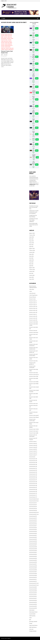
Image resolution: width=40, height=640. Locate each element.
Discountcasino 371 (33, 495)
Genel (30, 617)
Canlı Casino (31, 289)
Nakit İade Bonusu (33, 627)
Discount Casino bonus (33, 332)
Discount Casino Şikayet (9, 49)
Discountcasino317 (33, 525)
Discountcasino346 (33, 543)
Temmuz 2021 (32, 269)
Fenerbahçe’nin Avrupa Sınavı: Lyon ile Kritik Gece (33, 207)
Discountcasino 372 (33, 497)
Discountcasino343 (33, 539)
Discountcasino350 (33, 550)
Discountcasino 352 (33, 470)
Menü (4, 18)
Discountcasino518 (33, 600)
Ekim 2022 (31, 244)
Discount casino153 (33, 449)
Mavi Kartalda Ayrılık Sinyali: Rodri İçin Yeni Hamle (33, 225)
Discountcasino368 (33, 573)
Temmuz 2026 (32, 235)
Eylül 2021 (31, 265)
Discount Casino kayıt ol (34, 374)
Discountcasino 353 (33, 472)
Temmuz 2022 (32, 250)
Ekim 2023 (31, 239)
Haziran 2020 (31, 275)
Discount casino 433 (33, 318)
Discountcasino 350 (33, 466)
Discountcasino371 (33, 579)
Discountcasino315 (33, 522)
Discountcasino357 (33, 564)
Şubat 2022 (31, 260)
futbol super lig (32, 615)
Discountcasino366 (33, 569)
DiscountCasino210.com (34, 512)
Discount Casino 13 (33, 302)
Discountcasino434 (33, 590)
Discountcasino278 (33, 516)
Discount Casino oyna (33, 403)
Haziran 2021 (31, 271)
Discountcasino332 (33, 537)
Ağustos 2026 (32, 233)
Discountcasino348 (33, 546)
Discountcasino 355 (33, 476)
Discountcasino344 (33, 541)
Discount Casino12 (33, 441)
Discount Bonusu (32, 297)
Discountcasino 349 (33, 464)
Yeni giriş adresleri (32, 631)
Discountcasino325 (33, 529)
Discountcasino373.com (34, 585)
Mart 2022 (31, 258)
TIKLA (37, 28)
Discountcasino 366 (33, 485)
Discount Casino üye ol (33, 431)
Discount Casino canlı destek (6, 34)
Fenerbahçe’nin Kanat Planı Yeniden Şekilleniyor (33, 220)
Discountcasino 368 (33, 489)
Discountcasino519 (33, 602)
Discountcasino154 (33, 506)
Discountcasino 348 (33, 462)
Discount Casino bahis (33, 322)
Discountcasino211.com (34, 514)
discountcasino (32, 456)
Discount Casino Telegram (6, 638)
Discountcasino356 (33, 562)
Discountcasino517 (33, 598)
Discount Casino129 (33, 447)
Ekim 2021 (31, 263)
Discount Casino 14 (33, 304)
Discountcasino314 (33, 520)
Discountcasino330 (33, 533)
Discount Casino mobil (33, 376)
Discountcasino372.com (34, 583)
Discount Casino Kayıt (33, 372)
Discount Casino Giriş (33, 360)
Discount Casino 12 (33, 300)
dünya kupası (31, 610)
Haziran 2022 (31, 252)
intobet (30, 623)
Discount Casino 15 (33, 314)
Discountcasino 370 (33, 493)
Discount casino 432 (33, 316)
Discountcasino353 (33, 556)
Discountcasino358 (33, 566)
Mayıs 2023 (31, 240)
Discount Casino (32, 299)
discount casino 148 (33, 310)
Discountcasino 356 (33, 477)
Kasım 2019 (31, 279)
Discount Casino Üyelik (33, 433)
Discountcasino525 (33, 606)
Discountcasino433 (33, 589)
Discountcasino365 (33, 567)
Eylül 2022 (31, 246)
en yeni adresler (32, 613)
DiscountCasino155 (33, 508)
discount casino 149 (33, 312)
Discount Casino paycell (33, 415)
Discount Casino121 (33, 443)
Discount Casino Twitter (34, 429)
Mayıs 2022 (31, 254)
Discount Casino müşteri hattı (6, 45)
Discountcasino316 (33, 523)
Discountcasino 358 (33, 481)
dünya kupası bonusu (33, 612)
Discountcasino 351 (33, 468)
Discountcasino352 (33, 554)
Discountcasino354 (33, 558)
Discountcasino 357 (33, 479)
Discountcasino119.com (34, 500)
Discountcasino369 (33, 575)
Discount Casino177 (33, 454)
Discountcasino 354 (33, 474)
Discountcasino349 (33, 548)
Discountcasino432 (33, 587)
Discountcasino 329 (33, 460)
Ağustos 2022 (32, 248)
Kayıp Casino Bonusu (33, 625)
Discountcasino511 (33, 594)
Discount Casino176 (33, 453)
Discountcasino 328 (33, 458)
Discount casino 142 (33, 306)
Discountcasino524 (33, 604)
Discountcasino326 (33, 531)
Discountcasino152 (33, 504)
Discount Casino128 (33, 445)
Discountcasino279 (33, 518)
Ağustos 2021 (32, 267)
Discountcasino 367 (33, 487)
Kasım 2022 (31, 242)
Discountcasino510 (33, 592)
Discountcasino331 (33, 535)
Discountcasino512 (33, 596)
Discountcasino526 (33, 608)
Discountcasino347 (33, 544)
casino (30, 291)
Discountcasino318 (33, 527)
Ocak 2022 (31, 262)
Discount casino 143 (33, 308)
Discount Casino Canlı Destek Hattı (7, 52)
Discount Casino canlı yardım (6, 42)
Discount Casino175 (33, 451)
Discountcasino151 (33, 502)
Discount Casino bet (33, 330)
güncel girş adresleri (33, 621)
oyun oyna (31, 629)
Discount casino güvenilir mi (6, 44)
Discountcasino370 (33, 577)
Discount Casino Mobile (33, 381)
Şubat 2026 (31, 237)
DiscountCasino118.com (34, 499)
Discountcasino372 (33, 581)
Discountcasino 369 (33, 491)
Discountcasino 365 (33, 483)
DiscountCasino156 (33, 510)
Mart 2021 (31, 273)
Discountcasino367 (33, 571)
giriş (30, 619)
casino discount (32, 293)
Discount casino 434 (33, 320)
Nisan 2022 (31, 256)
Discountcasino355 (33, 560)
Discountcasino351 (33, 552)
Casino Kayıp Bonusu (33, 295)
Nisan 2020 (31, 277)
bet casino (5, 54)
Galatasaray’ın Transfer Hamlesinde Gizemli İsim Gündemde (33, 212)
